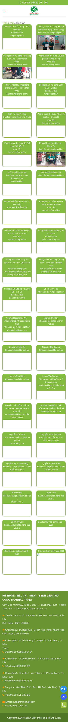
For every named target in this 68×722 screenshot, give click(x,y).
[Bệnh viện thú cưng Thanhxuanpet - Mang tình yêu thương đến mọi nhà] (34, 10)
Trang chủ (8, 23)
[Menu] (4, 11)
